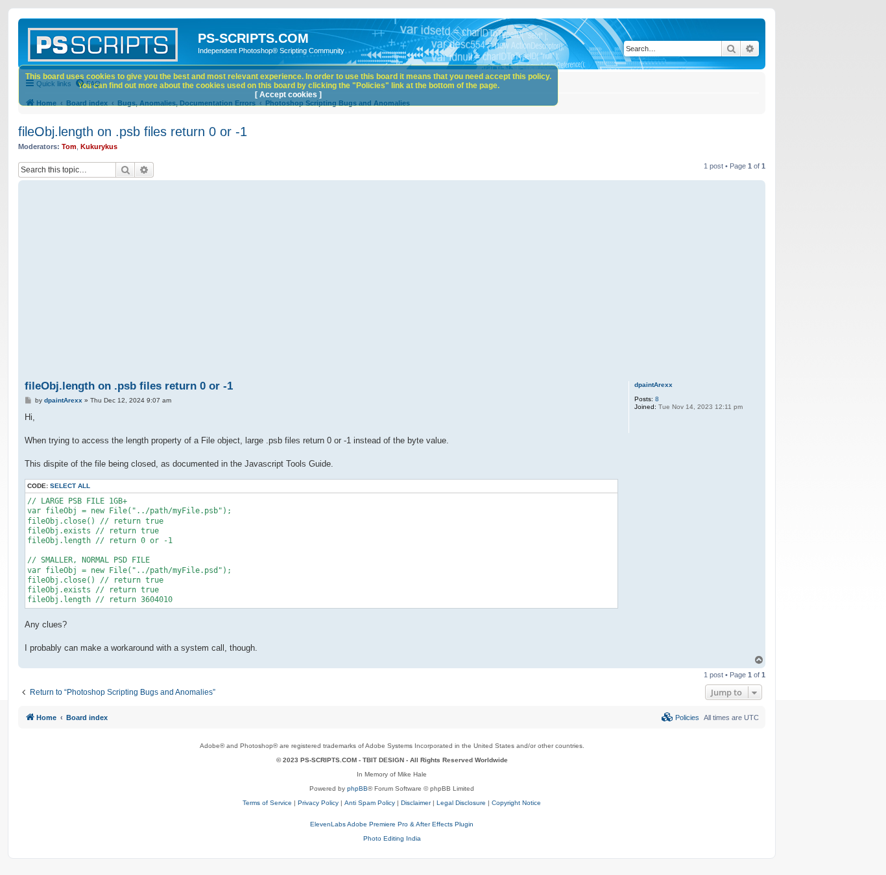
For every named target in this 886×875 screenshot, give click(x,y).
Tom (69, 146)
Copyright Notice (516, 802)
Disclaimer (416, 802)
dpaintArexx (653, 384)
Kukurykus (98, 146)
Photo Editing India (392, 838)
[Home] (109, 42)
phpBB (357, 788)
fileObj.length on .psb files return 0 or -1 (132, 131)
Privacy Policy (318, 802)
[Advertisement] (414, 280)
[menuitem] (680, 717)
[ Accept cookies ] (288, 94)
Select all (70, 485)
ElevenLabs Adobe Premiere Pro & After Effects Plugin (391, 824)
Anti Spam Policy (369, 802)
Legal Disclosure (461, 802)
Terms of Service (267, 802)
